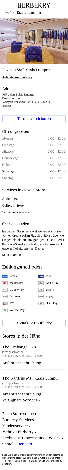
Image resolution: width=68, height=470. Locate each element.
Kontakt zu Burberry (34, 323)
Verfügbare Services (20, 400)
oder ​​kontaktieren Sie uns (35, 461)
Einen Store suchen (19, 414)
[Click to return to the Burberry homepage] (34, 5)
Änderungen (10, 199)
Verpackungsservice (16, 212)
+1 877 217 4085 (10, 461)
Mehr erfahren (11, 254)
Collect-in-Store (13, 205)
